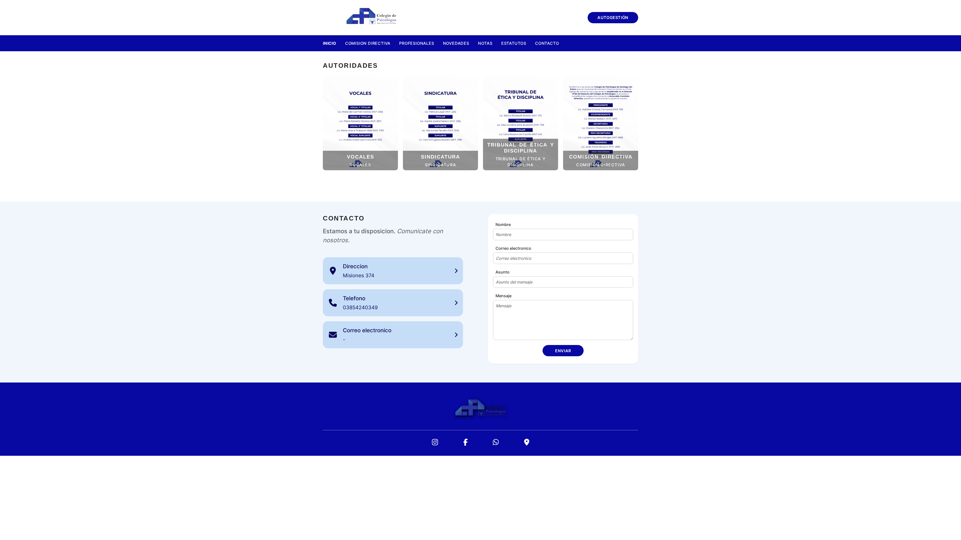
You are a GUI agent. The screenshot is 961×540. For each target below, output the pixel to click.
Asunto (503, 272)
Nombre (503, 224)
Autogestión (612, 17)
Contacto (547, 43)
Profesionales (416, 43)
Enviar (563, 350)
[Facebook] (465, 442)
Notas (485, 43)
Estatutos (513, 43)
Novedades (456, 43)
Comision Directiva (367, 43)
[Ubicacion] (526, 442)
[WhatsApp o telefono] (496, 442)
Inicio (329, 43)
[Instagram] (435, 442)
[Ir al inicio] (371, 17)
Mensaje (504, 295)
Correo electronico (513, 248)
